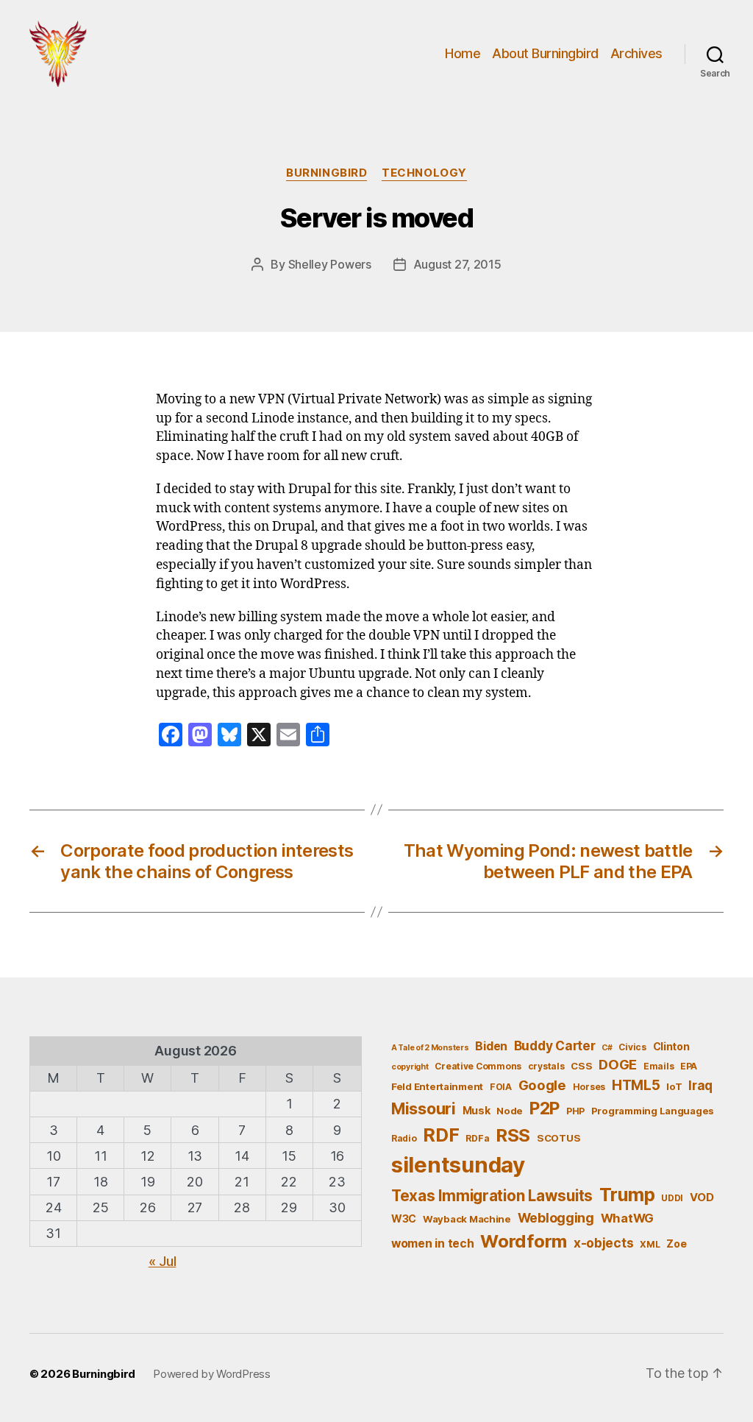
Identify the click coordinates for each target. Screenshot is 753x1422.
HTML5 (636, 1085)
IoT (674, 1086)
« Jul (162, 1261)
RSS (513, 1135)
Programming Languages (652, 1111)
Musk (476, 1110)
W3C (403, 1218)
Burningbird (326, 173)
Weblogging (556, 1217)
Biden (491, 1046)
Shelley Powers (329, 264)
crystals (546, 1066)
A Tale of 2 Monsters (430, 1048)
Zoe (676, 1243)
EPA (688, 1066)
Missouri (423, 1108)
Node (509, 1111)
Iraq (700, 1085)
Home (462, 53)
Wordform (523, 1241)
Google (542, 1085)
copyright (410, 1067)
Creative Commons (478, 1066)
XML (650, 1244)
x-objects (604, 1243)
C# (607, 1048)
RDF (441, 1135)
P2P (544, 1108)
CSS (581, 1066)
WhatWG (627, 1218)
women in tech (432, 1244)
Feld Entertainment (437, 1086)
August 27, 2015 (457, 264)
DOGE (618, 1064)
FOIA (501, 1086)
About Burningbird (545, 53)
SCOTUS (558, 1138)
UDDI (672, 1197)
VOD (702, 1197)
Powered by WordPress (212, 1374)
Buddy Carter (555, 1045)
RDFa (477, 1138)
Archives (636, 53)
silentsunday (458, 1165)
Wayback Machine (467, 1219)
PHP (575, 1111)
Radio (404, 1138)
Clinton (671, 1046)
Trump (627, 1195)
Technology (424, 173)
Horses (589, 1086)
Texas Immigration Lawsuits (492, 1195)
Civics (632, 1047)
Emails (658, 1066)
